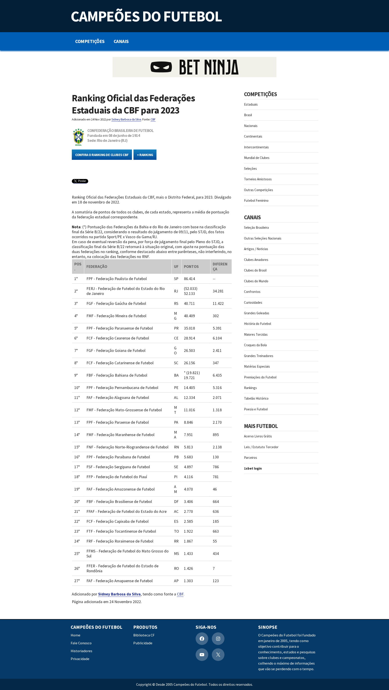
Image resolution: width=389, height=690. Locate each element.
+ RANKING (145, 154)
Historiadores (81, 651)
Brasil (248, 115)
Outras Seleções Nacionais (262, 238)
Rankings (250, 388)
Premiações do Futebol (260, 377)
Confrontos (252, 292)
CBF (153, 119)
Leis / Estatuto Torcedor (261, 447)
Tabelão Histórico (256, 398)
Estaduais (251, 104)
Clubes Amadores (256, 260)
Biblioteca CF (144, 635)
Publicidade (142, 643)
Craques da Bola (255, 345)
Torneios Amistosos (258, 179)
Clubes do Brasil (255, 270)
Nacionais (251, 126)
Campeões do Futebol (146, 16)
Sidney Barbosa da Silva (126, 119)
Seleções (250, 168)
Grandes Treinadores (258, 356)
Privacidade (80, 658)
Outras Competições (258, 190)
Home (75, 635)
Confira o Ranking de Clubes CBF (102, 154)
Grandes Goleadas (256, 313)
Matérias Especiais (257, 366)
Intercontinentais (256, 147)
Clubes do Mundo (256, 281)
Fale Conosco (81, 643)
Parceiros (250, 457)
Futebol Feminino (256, 200)
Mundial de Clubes (256, 158)
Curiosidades (253, 302)
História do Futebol (257, 323)
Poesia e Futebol (256, 409)
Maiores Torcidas (256, 334)
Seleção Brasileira (256, 227)
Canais (121, 41)
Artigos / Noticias (256, 249)
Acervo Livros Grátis (258, 436)
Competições (90, 41)
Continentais (253, 136)
